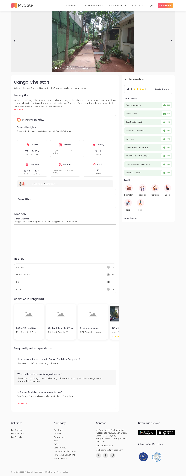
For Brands (16, 437)
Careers (57, 433)
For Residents (17, 433)
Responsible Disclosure (65, 451)
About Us (136, 5)
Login (150, 5)
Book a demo (165, 5)
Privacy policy (62, 472)
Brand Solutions (116, 5)
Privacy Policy (60, 458)
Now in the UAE (73, 5)
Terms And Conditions (64, 454)
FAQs (56, 444)
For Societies (17, 430)
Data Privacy (60, 447)
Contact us (59, 437)
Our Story (58, 430)
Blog (56, 440)
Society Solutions (93, 5)
